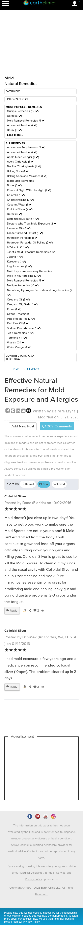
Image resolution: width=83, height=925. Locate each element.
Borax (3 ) (14, 130)
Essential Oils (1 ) (18, 228)
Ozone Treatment (18, 314)
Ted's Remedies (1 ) (20, 333)
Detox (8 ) (14, 116)
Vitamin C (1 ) (16, 342)
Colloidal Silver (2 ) (19, 209)
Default (29, 484)
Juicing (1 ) (15, 256)
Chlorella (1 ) (16, 195)
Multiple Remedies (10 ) (22, 111)
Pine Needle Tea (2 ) (21, 318)
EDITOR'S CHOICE (17, 99)
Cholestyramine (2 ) (20, 200)
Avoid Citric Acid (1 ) (20, 161)
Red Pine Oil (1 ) (18, 323)
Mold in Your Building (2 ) (24, 275)
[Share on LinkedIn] (18, 411)
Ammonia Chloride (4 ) (22, 125)
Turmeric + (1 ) (17, 337)
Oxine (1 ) (14, 309)
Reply (13, 610)
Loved (60, 484)
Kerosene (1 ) (16, 261)
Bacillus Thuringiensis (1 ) (24, 166)
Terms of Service (55, 872)
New (45, 484)
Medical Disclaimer (31, 872)
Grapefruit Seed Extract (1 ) (25, 233)
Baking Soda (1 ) (18, 171)
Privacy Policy (33, 879)
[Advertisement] (41, 770)
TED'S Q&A (13, 359)
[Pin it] (13, 411)
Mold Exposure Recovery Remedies (29, 271)
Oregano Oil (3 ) (18, 299)
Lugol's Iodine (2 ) (19, 266)
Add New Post (22, 426)
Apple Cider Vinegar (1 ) (23, 157)
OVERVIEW (13, 91)
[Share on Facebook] (8, 411)
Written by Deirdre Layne (54, 411)
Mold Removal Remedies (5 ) (26, 120)
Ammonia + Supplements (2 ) (26, 147)
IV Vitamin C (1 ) (18, 247)
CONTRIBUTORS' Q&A (20, 355)
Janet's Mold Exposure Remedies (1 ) (31, 252)
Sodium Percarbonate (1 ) (23, 328)
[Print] (28, 411)
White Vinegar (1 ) (19, 347)
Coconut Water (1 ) (19, 204)
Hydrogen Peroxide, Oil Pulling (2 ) (30, 242)
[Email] (23, 411)
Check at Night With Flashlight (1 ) (29, 190)
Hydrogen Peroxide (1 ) (22, 237)
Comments (59, 426)
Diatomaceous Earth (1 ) (23, 219)
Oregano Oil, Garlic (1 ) (22, 304)
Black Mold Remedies (20, 181)
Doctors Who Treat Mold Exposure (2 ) (32, 223)
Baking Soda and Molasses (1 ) (27, 176)
